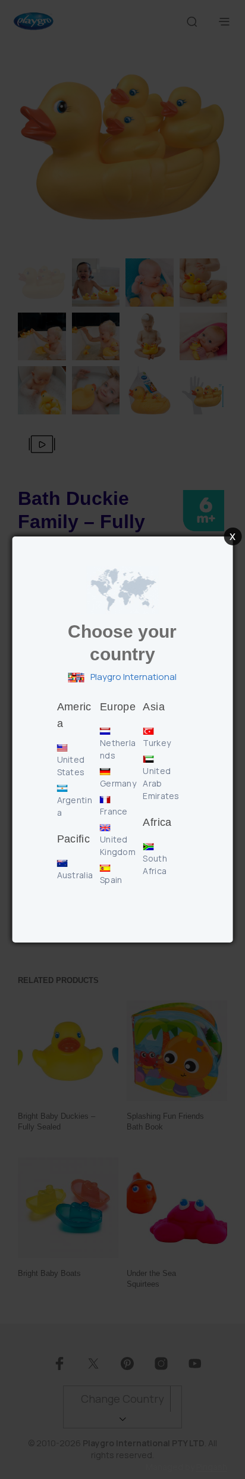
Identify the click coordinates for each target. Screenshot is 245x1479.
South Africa (155, 864)
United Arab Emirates (161, 783)
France (114, 811)
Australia (75, 875)
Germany (118, 783)
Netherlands (118, 749)
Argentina (74, 806)
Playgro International (133, 676)
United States (71, 766)
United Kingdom (118, 845)
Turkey (157, 742)
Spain (111, 879)
